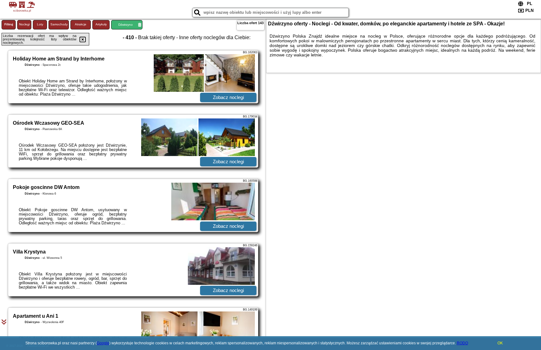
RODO (462, 343)
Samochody (59, 24)
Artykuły (101, 24)
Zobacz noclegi (228, 97)
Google (103, 343)
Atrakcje (80, 24)
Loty (40, 24)
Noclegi (24, 24)
